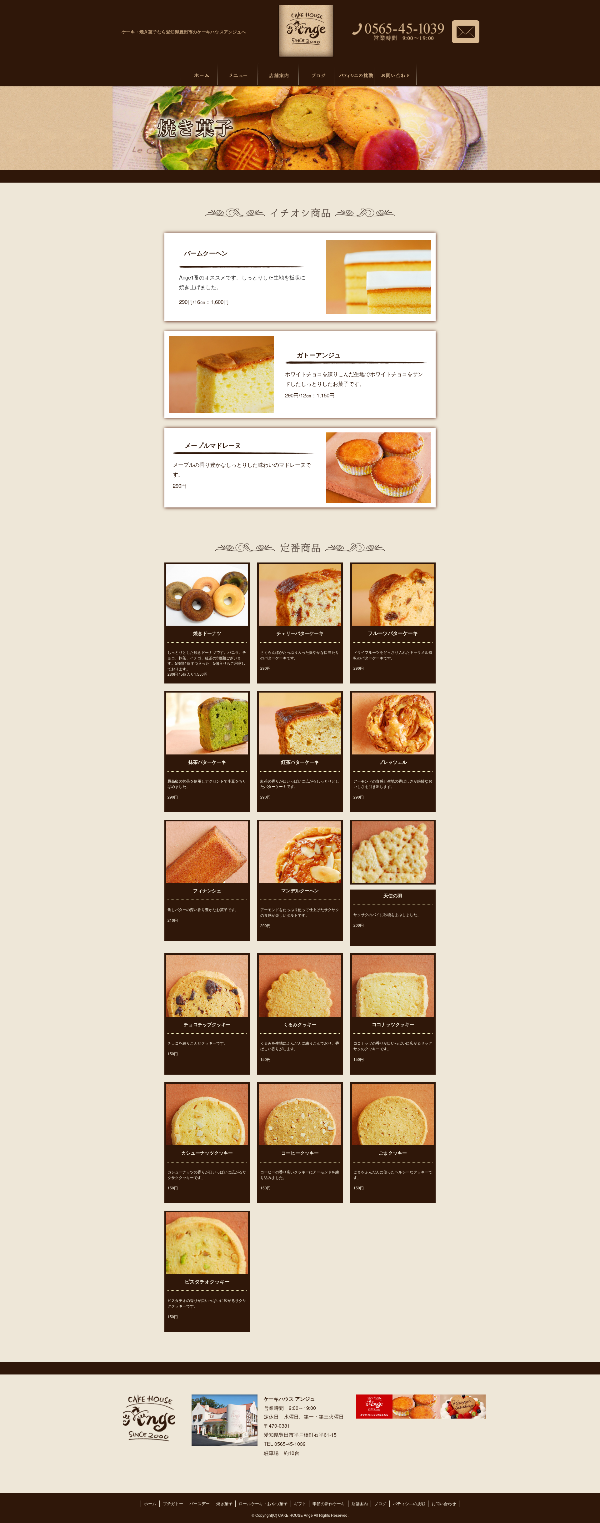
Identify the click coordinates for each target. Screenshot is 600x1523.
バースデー (199, 1503)
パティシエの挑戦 (409, 1503)
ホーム (150, 1503)
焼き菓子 (224, 1503)
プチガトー (173, 1503)
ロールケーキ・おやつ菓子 (263, 1503)
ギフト (300, 1503)
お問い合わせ (444, 1503)
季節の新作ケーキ (328, 1503)
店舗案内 (360, 1503)
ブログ (380, 1503)
